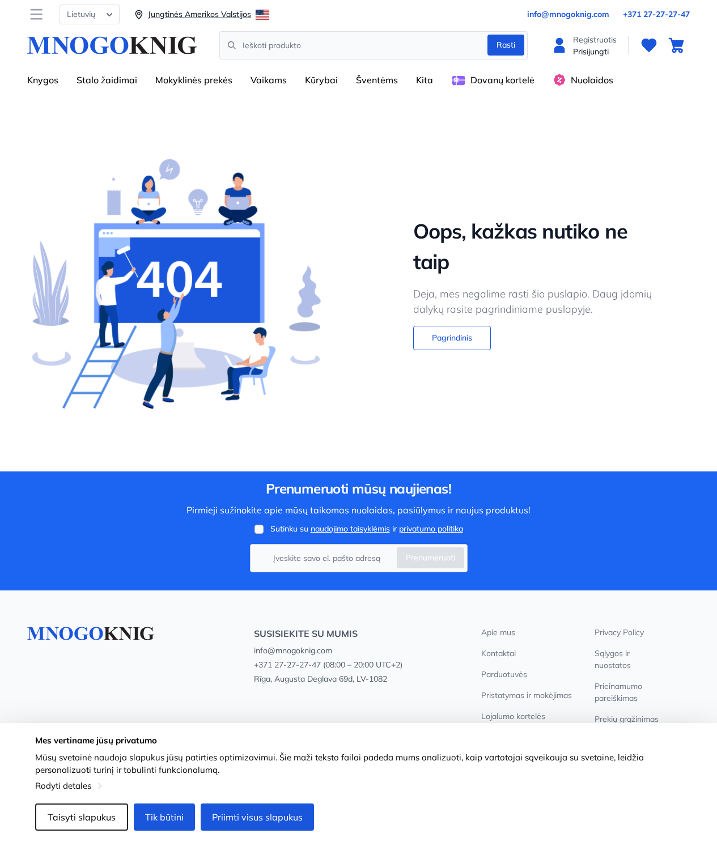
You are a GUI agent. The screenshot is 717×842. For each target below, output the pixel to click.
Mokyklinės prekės (193, 80)
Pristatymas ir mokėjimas (526, 695)
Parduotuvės (504, 674)
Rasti (506, 45)
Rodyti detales (63, 785)
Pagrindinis (452, 338)
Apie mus (498, 632)
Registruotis (595, 40)
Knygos (42, 80)
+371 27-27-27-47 (656, 14)
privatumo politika (431, 529)
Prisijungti (591, 51)
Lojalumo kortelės (513, 716)
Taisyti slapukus (82, 817)
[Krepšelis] (676, 45)
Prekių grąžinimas (627, 719)
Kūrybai (321, 80)
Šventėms (377, 80)
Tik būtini (164, 817)
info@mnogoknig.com (568, 14)
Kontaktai (498, 653)
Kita (424, 80)
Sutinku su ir (366, 529)
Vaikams (269, 80)
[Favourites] (649, 45)
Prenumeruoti (430, 557)
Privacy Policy (619, 632)
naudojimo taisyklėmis (350, 529)
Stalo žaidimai (107, 80)
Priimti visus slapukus (257, 817)
